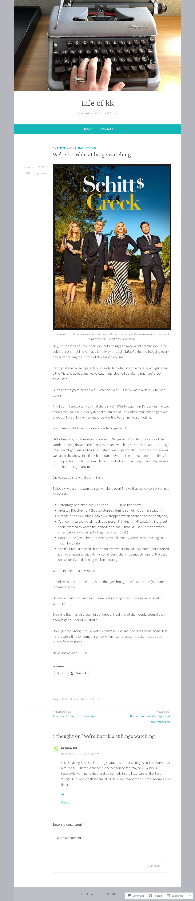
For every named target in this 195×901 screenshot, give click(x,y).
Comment (154, 865)
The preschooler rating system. (74, 714)
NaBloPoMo (87, 148)
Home (88, 129)
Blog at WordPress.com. (97, 894)
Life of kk (97, 103)
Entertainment (65, 148)
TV (98, 699)
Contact (107, 129)
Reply (65, 802)
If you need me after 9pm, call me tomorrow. (150, 717)
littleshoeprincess (36, 173)
